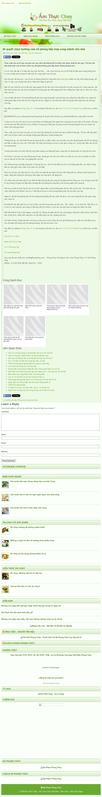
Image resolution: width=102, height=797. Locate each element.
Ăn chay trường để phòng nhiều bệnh (27, 527)
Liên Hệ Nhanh (24, 3)
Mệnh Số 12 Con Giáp (12, 242)
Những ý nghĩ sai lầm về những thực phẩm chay (32, 540)
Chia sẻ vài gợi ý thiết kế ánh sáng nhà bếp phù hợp (28, 356)
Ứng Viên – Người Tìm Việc (20, 632)
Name (4, 434)
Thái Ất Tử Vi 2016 (11, 236)
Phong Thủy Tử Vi (28, 108)
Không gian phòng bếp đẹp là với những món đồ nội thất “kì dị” (32, 380)
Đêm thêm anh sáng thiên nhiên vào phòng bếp (26, 374)
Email (4, 443)
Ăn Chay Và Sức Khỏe (76, 36)
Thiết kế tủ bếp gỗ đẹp (16, 385)
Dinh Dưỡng (33, 42)
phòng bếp (64, 79)
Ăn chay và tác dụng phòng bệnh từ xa (28, 554)
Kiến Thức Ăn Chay (12, 42)
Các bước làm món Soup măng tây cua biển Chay (32, 481)
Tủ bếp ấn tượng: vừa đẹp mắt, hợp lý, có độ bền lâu (28, 388)
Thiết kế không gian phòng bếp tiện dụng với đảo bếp (28, 364)
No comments (37, 53)
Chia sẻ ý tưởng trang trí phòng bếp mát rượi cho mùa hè (30, 353)
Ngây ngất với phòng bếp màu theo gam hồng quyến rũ (29, 382)
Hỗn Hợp (24, 53)
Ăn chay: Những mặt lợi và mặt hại (26, 573)
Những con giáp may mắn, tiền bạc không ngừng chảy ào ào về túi (31, 619)
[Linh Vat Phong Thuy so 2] (51, 705)
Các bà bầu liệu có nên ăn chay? (25, 586)
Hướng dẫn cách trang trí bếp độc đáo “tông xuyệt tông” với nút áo (34, 369)
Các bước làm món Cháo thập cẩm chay (28, 508)
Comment (5, 412)
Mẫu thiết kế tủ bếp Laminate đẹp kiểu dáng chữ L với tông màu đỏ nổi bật (37, 372)
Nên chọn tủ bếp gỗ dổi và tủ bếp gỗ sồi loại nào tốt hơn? (30, 358)
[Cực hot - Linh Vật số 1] (51, 694)
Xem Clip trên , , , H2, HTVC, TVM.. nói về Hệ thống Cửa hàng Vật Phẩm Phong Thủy (51, 655)
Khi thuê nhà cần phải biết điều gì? (17, 612)
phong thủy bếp (32, 400)
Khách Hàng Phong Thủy (20, 643)
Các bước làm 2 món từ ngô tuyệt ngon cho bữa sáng (34, 494)
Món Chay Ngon (30, 36)
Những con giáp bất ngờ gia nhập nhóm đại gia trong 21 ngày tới (31, 606)
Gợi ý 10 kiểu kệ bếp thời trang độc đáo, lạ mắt (26, 361)
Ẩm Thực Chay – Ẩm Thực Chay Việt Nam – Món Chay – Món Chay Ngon (54, 791)
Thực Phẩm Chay (52, 36)
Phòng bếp (22, 400)
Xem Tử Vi (63, 108)
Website (4, 452)
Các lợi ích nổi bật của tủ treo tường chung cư (26, 377)
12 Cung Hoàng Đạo (12, 252)
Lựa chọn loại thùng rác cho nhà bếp (22, 366)
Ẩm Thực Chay (10, 36)
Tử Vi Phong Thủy (75, 108)
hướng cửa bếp (11, 400)
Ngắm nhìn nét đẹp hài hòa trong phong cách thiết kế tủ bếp (31, 390)
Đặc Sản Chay (8, 3)
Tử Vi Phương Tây (11, 247)
